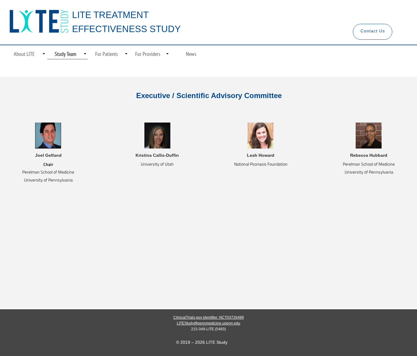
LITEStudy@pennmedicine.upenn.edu (208, 323)
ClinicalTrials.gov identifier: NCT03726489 (208, 317)
